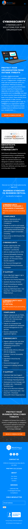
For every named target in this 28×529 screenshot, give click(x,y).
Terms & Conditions (17, 520)
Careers (14, 480)
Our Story (14, 476)
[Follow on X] (14, 454)
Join (4, 507)
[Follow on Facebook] (11, 454)
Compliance (14, 493)
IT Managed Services (14, 490)
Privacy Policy (9, 520)
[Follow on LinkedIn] (17, 454)
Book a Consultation (12, 115)
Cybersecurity (14, 488)
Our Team (14, 478)
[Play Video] (14, 137)
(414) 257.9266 (17, 468)
